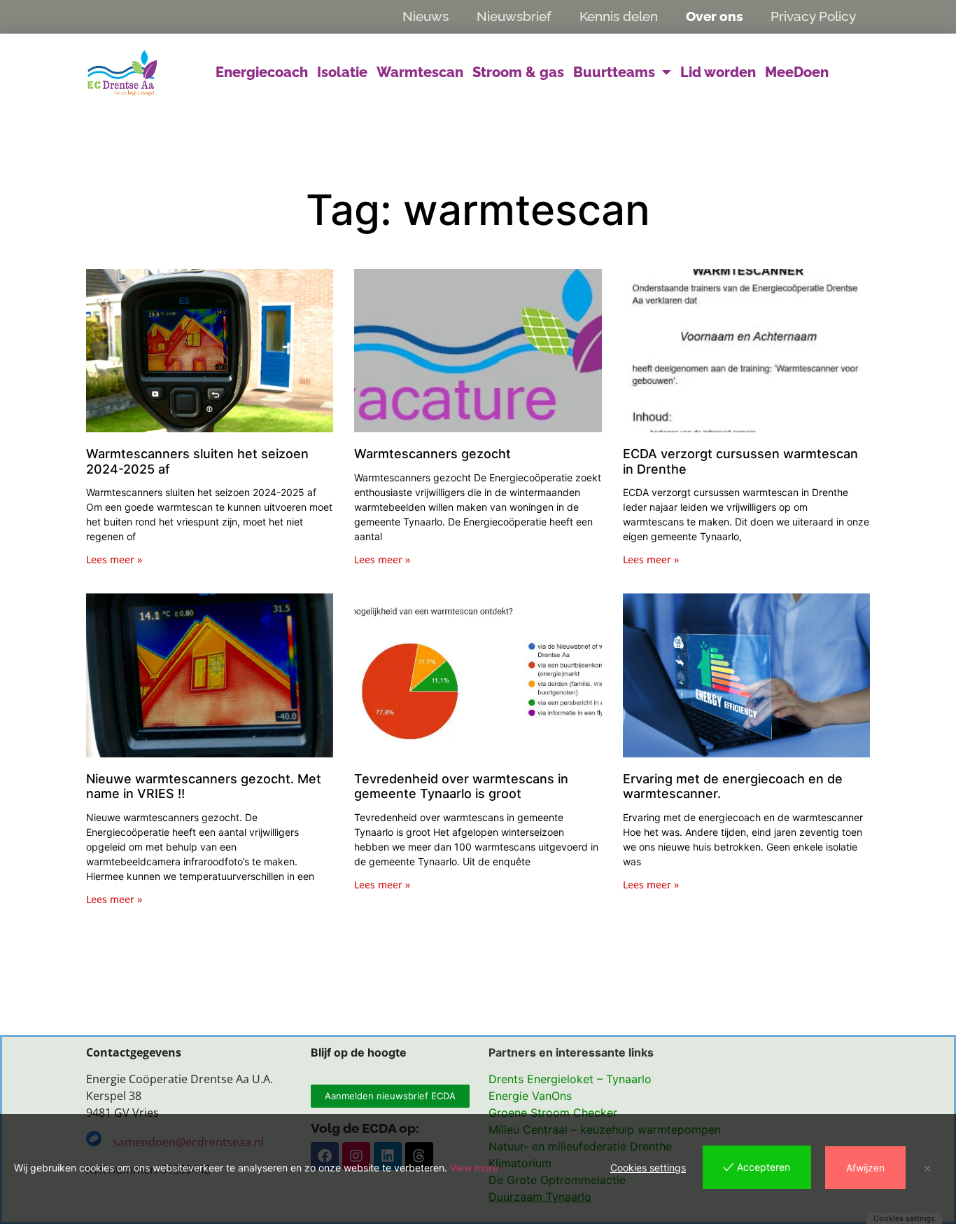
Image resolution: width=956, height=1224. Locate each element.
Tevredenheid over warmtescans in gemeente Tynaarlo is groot (461, 786)
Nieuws (425, 16)
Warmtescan (420, 72)
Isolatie (342, 72)
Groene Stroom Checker (552, 1113)
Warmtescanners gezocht (432, 453)
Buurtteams (614, 72)
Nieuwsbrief (514, 16)
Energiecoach (262, 72)
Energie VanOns (530, 1096)
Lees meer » (114, 559)
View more (474, 1168)
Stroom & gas (518, 72)
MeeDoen (797, 72)
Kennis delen (618, 16)
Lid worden (718, 72)
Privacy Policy (813, 16)
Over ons (714, 16)
